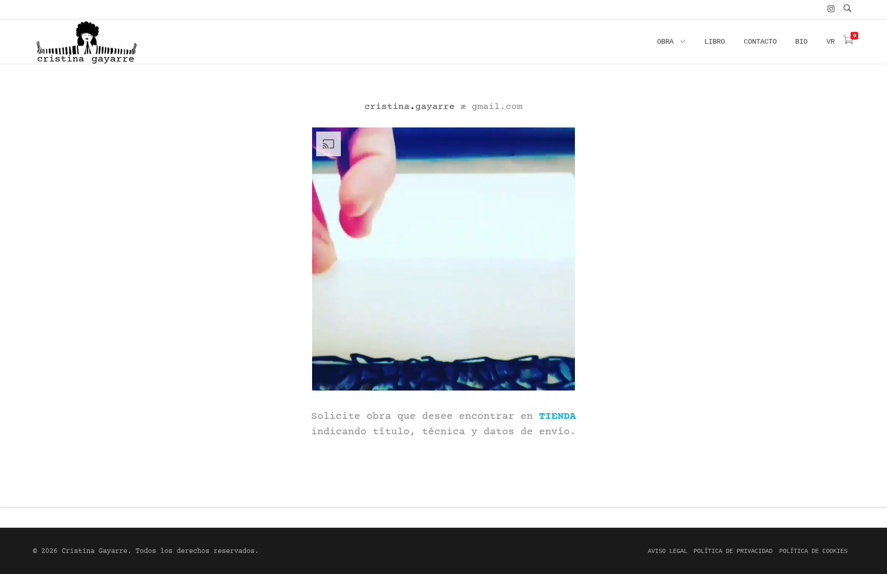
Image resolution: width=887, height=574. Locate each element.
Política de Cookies (813, 551)
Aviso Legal (667, 551)
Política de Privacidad (733, 551)
